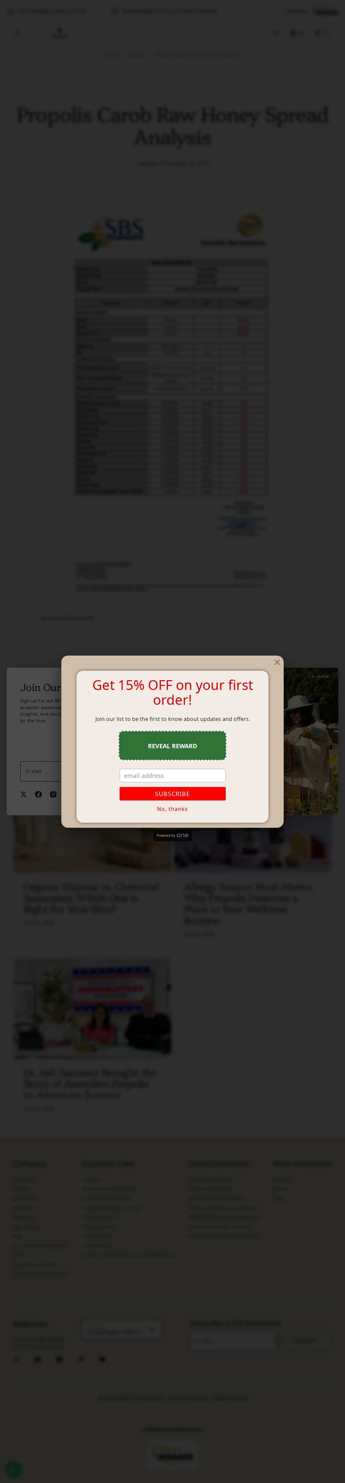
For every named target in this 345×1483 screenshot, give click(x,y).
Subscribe (172, 794)
